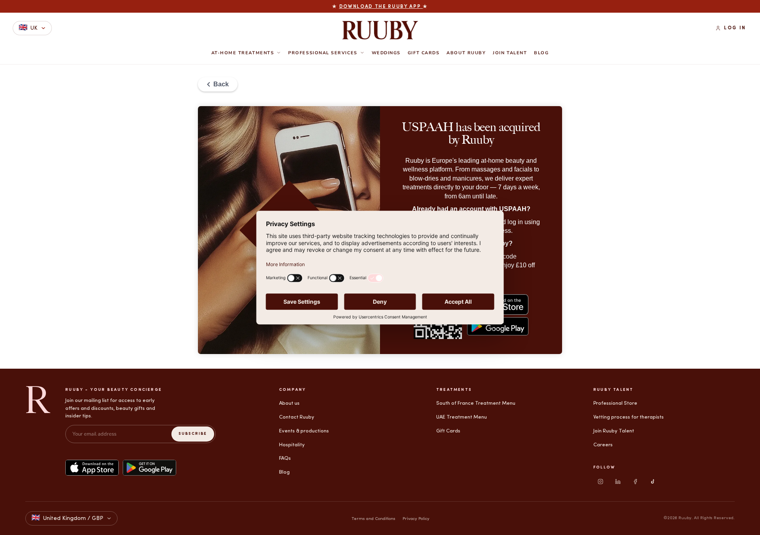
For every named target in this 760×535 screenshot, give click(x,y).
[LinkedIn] (618, 481)
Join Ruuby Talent (613, 431)
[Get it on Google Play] (149, 468)
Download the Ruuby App (381, 6)
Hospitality (292, 444)
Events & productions (304, 431)
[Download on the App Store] (92, 468)
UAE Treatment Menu (461, 417)
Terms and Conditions (373, 519)
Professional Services (322, 52)
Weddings (386, 53)
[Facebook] (635, 481)
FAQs (285, 458)
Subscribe (193, 434)
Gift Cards (423, 53)
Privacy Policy (416, 519)
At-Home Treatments (242, 52)
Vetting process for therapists (628, 417)
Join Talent (510, 53)
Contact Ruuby (296, 417)
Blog (541, 53)
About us (289, 403)
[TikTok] (653, 481)
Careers (603, 444)
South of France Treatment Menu (475, 403)
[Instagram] (600, 481)
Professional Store (615, 403)
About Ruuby (466, 53)
